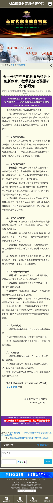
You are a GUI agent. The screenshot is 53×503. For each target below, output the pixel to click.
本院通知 (21, 65)
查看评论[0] (43, 445)
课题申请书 (11, 387)
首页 (13, 65)
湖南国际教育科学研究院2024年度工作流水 (29, 438)
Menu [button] (50, 4)
